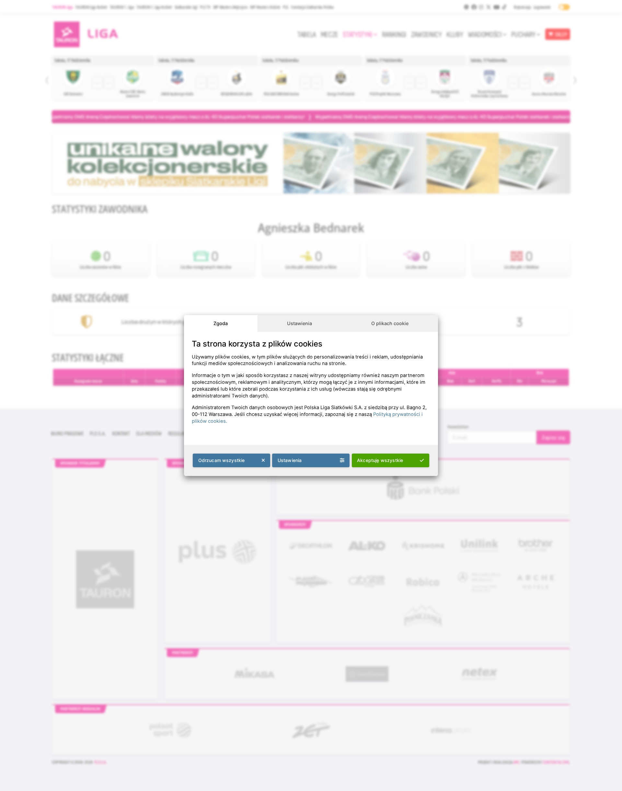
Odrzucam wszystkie (221, 460)
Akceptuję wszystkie (380, 460)
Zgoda (220, 323)
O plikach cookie (390, 323)
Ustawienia (299, 323)
